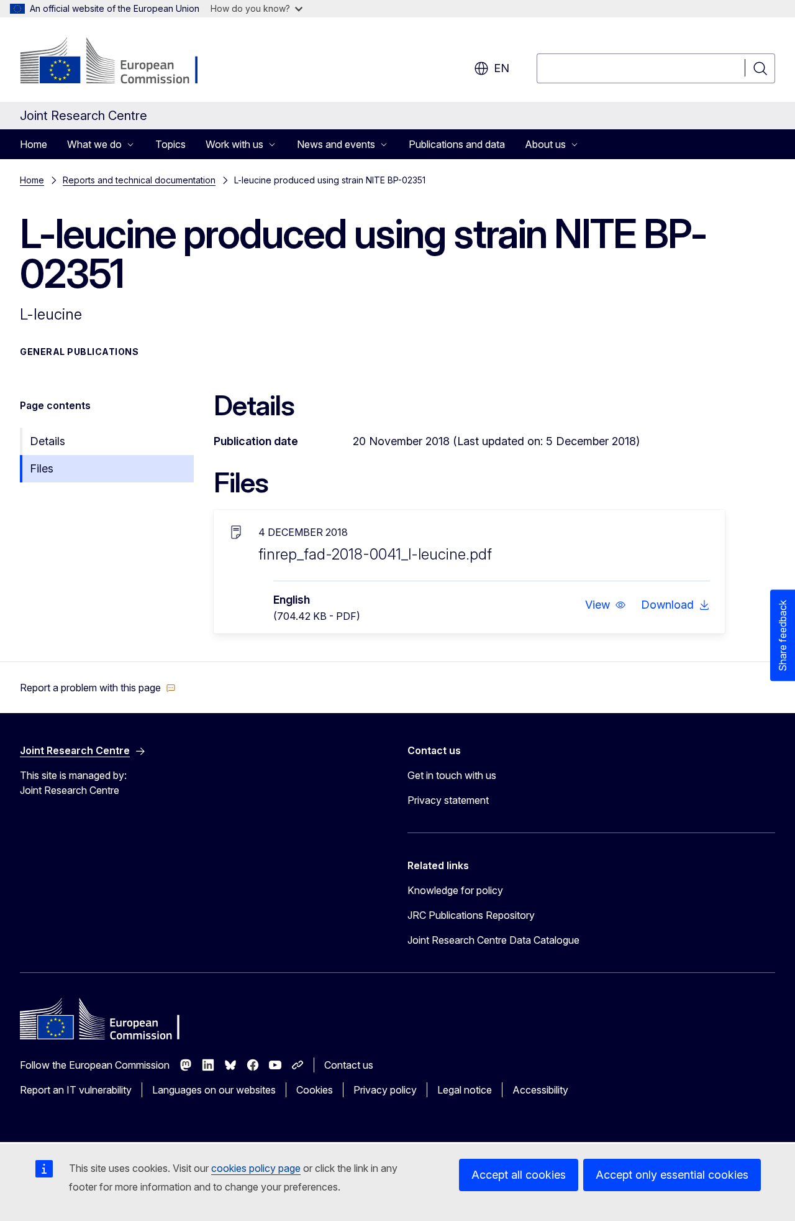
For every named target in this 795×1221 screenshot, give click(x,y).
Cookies (314, 1090)
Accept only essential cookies (672, 1174)
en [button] (501, 68)
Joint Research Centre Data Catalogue (493, 940)
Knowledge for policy (455, 890)
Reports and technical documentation (139, 180)
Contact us (348, 1065)
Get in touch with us (451, 775)
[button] (605, 605)
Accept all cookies (518, 1174)
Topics (170, 144)
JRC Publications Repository (471, 915)
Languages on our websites (214, 1090)
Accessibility (540, 1090)
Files (41, 468)
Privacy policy (385, 1090)
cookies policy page (256, 1168)
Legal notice (464, 1090)
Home (33, 144)
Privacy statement (448, 800)
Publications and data (457, 144)
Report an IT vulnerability (76, 1090)
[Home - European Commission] (120, 62)
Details (47, 441)
